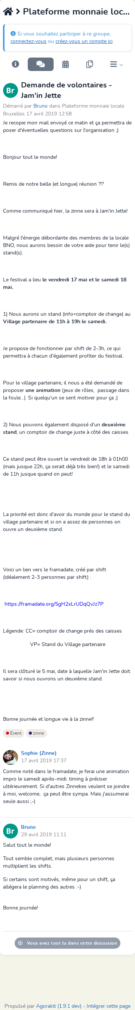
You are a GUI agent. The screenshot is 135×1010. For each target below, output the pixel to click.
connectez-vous (28, 41)
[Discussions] (41, 64)
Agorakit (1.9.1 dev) (58, 1006)
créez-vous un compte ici (84, 41)
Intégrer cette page (108, 1006)
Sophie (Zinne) (39, 753)
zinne (38, 733)
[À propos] (15, 64)
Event (15, 733)
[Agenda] (66, 64)
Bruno (40, 106)
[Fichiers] (90, 64)
